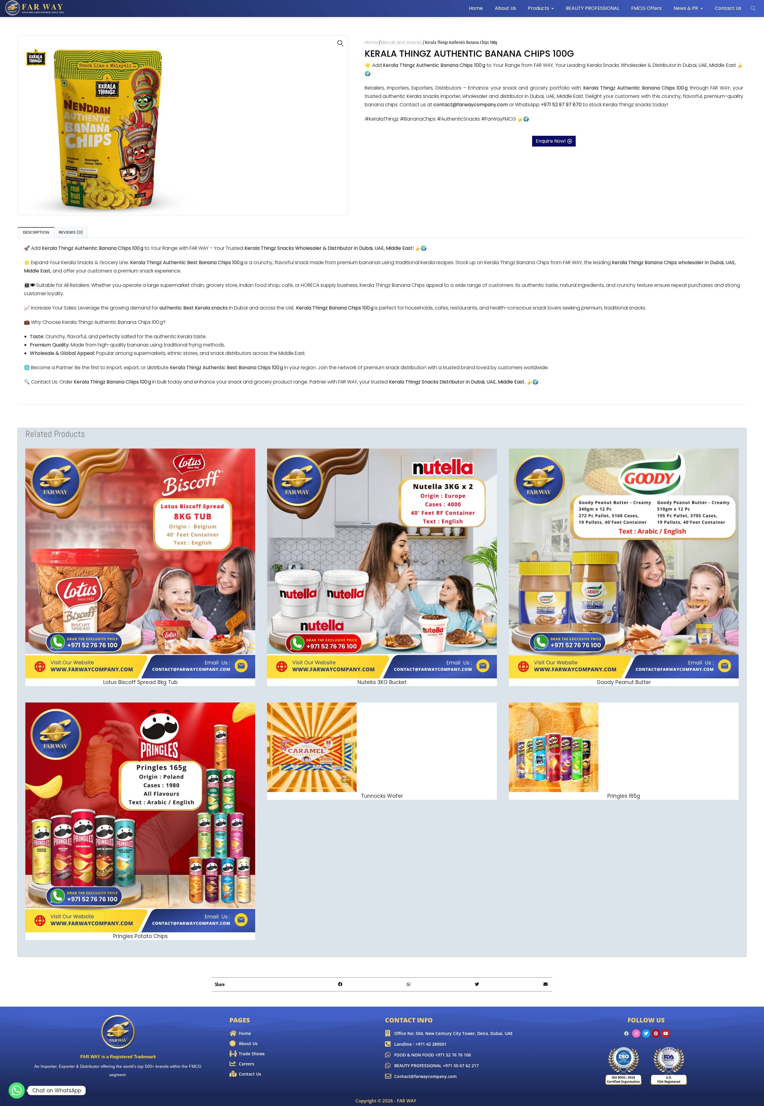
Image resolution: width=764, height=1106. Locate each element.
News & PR (686, 8)
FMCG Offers (646, 8)
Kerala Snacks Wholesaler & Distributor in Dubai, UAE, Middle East (661, 65)
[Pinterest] (656, 1033)
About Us (505, 8)
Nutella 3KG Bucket (382, 682)
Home (476, 8)
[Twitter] (646, 1033)
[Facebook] (626, 1033)
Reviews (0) (71, 232)
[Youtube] (666, 1033)
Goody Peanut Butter (624, 682)
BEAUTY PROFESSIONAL (592, 8)
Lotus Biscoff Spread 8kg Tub (140, 682)
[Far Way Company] (35, 8)
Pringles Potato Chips (140, 936)
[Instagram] (636, 1033)
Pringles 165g (623, 796)
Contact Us (728, 8)
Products (538, 8)
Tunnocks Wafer (382, 796)
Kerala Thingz (627, 262)
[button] (340, 43)
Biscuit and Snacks (401, 42)
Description (36, 232)
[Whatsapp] (17, 1090)
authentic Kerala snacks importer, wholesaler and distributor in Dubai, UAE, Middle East (483, 96)
